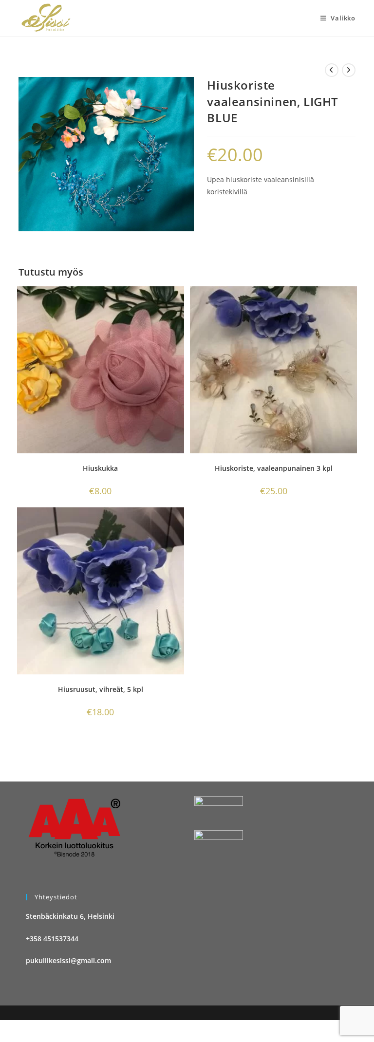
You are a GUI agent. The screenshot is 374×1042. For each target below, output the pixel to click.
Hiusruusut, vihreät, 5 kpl (100, 689)
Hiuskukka (100, 468)
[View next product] (348, 70)
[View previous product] (331, 70)
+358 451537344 (52, 938)
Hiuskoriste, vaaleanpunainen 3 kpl (274, 468)
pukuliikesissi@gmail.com (68, 960)
